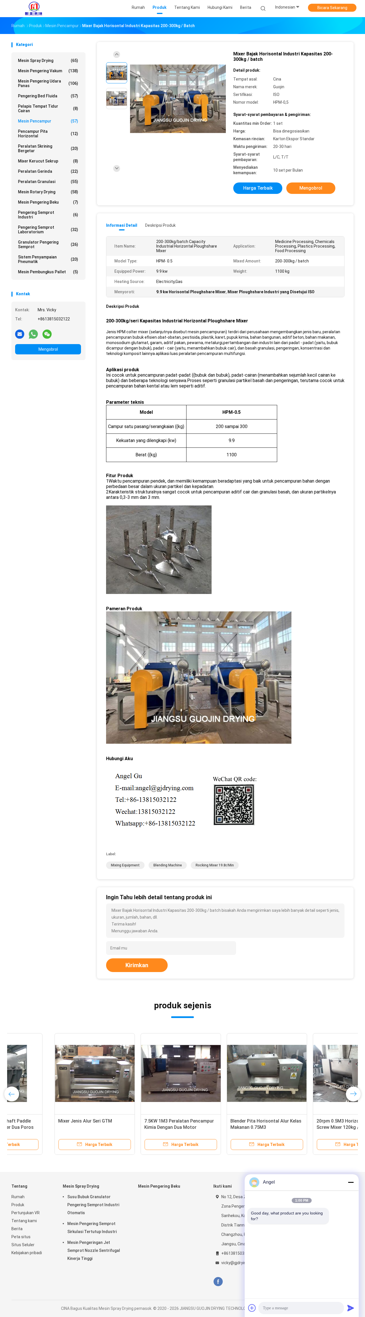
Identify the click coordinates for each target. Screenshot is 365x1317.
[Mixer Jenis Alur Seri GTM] (52, 1073)
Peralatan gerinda (48, 171)
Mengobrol (48, 349)
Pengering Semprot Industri (48, 214)
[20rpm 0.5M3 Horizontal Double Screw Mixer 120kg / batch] (310, 1073)
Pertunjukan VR (25, 1212)
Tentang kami (24, 1220)
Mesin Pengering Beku (48, 202)
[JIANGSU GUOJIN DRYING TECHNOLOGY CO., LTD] (34, 8)
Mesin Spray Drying (48, 60)
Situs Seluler (23, 1244)
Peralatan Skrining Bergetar (48, 148)
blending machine (167, 865)
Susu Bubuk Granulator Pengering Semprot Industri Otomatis (93, 1204)
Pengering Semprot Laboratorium (48, 229)
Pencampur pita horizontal (48, 133)
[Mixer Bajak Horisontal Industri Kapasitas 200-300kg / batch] (178, 99)
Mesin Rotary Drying (48, 192)
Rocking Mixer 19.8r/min (215, 865)
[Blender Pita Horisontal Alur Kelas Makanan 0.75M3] (224, 1073)
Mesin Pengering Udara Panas (48, 83)
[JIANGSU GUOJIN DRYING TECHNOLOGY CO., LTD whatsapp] (33, 333)
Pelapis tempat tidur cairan (48, 108)
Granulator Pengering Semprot (48, 244)
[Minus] (350, 1182)
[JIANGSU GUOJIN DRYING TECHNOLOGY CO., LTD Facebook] (218, 1282)
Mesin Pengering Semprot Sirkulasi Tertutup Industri (92, 1227)
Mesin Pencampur (48, 121)
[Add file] (252, 1308)
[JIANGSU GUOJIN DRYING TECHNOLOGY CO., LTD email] (19, 333)
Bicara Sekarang (332, 7)
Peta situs (21, 1236)
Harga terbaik (258, 188)
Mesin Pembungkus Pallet (48, 272)
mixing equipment (125, 865)
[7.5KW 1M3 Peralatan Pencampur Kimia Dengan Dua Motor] (138, 1073)
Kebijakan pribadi (26, 1252)
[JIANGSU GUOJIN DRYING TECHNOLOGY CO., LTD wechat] (47, 333)
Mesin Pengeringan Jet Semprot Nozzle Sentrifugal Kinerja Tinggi (93, 1250)
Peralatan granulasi (48, 181)
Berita (17, 1228)
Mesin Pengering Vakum (48, 71)
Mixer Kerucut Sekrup (48, 161)
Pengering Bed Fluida (48, 96)
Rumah (18, 1196)
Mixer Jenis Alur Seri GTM (42, 1121)
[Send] (350, 1308)
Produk (17, 1204)
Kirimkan (136, 965)
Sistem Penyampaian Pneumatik (48, 259)
